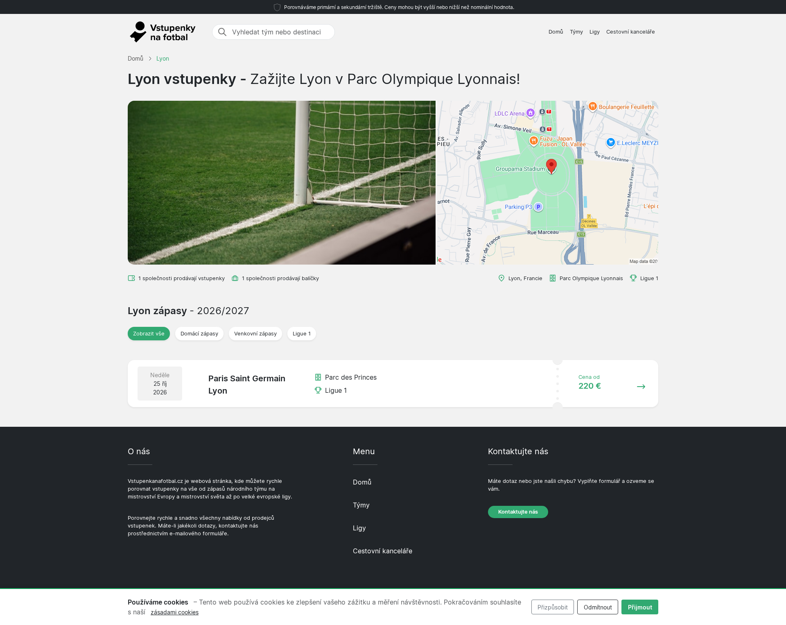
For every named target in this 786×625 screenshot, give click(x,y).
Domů (556, 32)
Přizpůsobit (553, 607)
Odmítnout (598, 607)
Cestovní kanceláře (630, 32)
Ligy (595, 32)
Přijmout (640, 607)
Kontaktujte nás (518, 512)
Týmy (576, 32)
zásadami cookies (175, 612)
